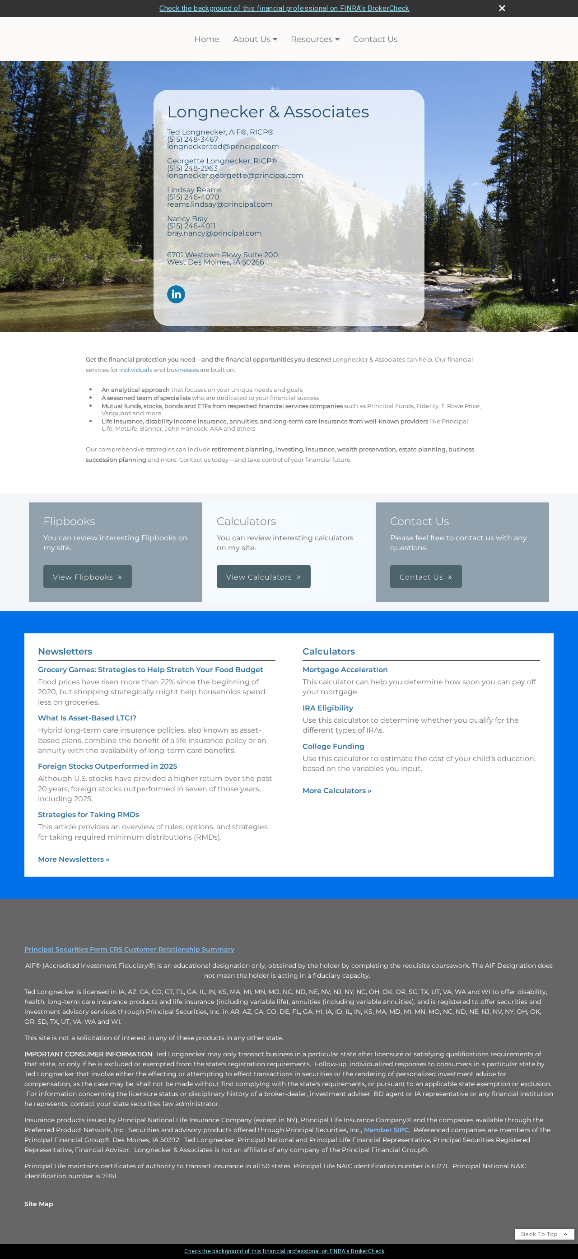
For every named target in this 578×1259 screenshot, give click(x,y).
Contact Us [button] (421, 577)
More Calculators (337, 790)
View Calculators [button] (259, 577)
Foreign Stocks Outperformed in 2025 (107, 766)
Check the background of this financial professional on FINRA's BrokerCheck (284, 8)
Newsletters (65, 651)
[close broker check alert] (502, 8)
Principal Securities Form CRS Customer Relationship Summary (129, 949)
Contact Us (375, 39)
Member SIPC (386, 1130)
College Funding (333, 746)
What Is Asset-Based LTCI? (87, 718)
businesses (183, 369)
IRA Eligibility (328, 708)
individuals (135, 369)
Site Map (38, 1204)
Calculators (329, 651)
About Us (251, 39)
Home (206, 39)
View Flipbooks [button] (83, 577)
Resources (312, 39)
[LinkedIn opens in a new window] (176, 295)
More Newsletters (74, 859)
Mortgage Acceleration (345, 669)
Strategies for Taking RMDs (88, 814)
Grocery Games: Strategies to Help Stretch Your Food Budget (150, 669)
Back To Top (540, 1234)
